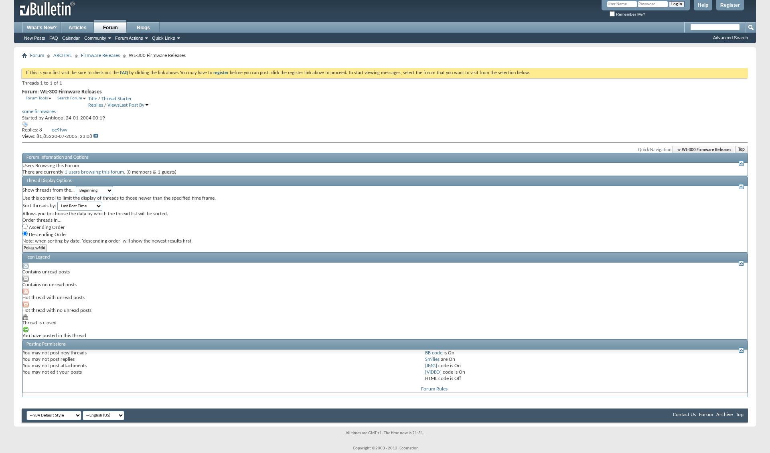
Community (95, 38)
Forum (110, 27)
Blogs (143, 27)
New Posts (34, 38)
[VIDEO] (433, 372)
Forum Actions (129, 38)
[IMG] (431, 365)
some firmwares (39, 111)
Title (92, 98)
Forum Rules (434, 389)
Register (730, 5)
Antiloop (54, 118)
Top (741, 150)
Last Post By (132, 105)
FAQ (53, 38)
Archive (724, 414)
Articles (78, 27)
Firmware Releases (100, 55)
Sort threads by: (39, 205)
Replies (95, 105)
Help (703, 5)
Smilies (432, 359)
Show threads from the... (48, 190)
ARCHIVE (62, 55)
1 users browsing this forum (94, 172)
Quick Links (163, 38)
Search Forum (69, 98)
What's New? (42, 27)
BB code (433, 353)
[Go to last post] (95, 136)
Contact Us (684, 414)
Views (113, 105)
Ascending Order (46, 227)
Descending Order (47, 234)
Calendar (71, 38)
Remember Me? (630, 14)
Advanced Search (730, 37)
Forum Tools (37, 98)
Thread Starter (116, 98)
